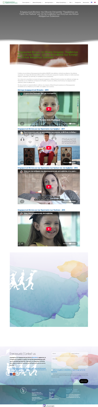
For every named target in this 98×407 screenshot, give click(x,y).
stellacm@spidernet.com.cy (73, 397)
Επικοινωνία (86, 2)
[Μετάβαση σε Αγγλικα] (95, 3)
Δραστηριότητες (49, 2)
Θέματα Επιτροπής (37, 2)
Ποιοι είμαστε (25, 2)
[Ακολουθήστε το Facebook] (11, 374)
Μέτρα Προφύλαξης (61, 2)
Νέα (70, 2)
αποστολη (84, 381)
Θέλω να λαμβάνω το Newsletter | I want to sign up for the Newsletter (68, 370)
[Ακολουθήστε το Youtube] (14, 374)
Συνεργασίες (78, 2)
